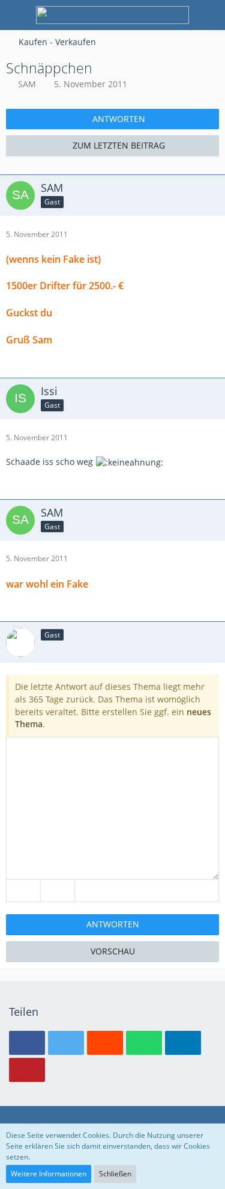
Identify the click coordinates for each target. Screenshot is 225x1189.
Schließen (115, 1174)
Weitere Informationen (48, 1174)
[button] (27, 1043)
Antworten (112, 924)
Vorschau (113, 951)
